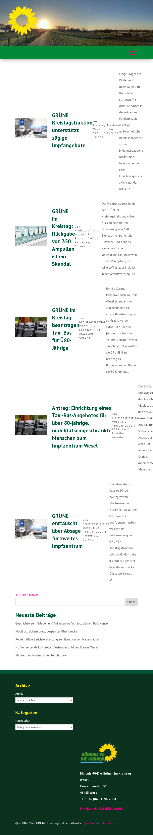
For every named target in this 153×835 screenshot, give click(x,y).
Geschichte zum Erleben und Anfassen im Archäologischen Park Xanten (62, 623)
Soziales (118, 433)
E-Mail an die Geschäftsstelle (101, 808)
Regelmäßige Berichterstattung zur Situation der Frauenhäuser (57, 639)
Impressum (89, 823)
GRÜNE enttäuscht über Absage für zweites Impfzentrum (67, 530)
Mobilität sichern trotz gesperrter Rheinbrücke (46, 631)
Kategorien (22, 720)
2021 (116, 429)
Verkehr (118, 437)
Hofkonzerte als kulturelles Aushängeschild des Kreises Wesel (56, 647)
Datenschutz (108, 823)
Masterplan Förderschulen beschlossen (41, 655)
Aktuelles (111, 133)
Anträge (128, 429)
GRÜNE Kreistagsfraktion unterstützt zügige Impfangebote (72, 130)
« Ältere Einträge (26, 595)
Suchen (131, 602)
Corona (97, 137)
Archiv (19, 694)
